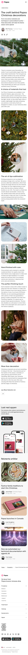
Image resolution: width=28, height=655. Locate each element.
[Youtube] (16, 634)
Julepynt (3, 598)
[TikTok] (10, 634)
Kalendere (3, 591)
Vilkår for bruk (15, 652)
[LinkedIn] (18, 634)
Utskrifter (3, 600)
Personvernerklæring (6, 652)
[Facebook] (5, 634)
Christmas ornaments (7, 369)
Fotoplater (3, 593)
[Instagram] (8, 634)
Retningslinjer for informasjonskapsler (10, 650)
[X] (13, 634)
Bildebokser (4, 595)
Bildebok (3, 588)
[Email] (2, 634)
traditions (10, 306)
